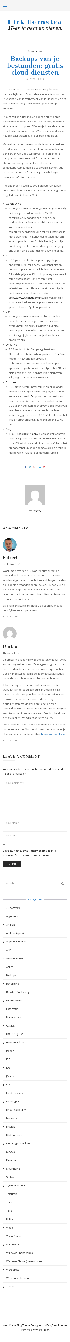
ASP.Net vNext (14, 958)
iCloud (9, 255)
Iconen (10, 1051)
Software (11, 1177)
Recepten (12, 1160)
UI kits (9, 1219)
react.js (10, 1152)
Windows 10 (13, 1244)
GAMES (10, 1025)
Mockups (11, 1118)
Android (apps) (15, 933)
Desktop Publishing (17, 992)
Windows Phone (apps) (19, 1253)
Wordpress (12, 1269)
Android (11, 924)
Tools (9, 1202)
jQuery (10, 1076)
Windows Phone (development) (24, 1261)
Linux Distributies (16, 1110)
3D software (13, 908)
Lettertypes (13, 1101)
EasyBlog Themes (56, 1325)
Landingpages (14, 1093)
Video (9, 1227)
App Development (16, 941)
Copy (9, 429)
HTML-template (15, 1042)
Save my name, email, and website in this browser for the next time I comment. (29, 853)
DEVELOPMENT (15, 1000)
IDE (8, 1059)
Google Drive (13, 203)
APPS (9, 950)
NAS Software (14, 1135)
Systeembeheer (15, 1185)
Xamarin (11, 1286)
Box (8, 311)
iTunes (40, 283)
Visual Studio (14, 1236)
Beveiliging (12, 983)
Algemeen (12, 916)
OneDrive (11, 344)
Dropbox (11, 382)
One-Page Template (18, 1143)
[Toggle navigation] (5, 5)
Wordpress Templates (19, 1278)
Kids (8, 1084)
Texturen (11, 1194)
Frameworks (13, 1017)
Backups (37, 51)
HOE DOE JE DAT (15, 1034)
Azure (9, 966)
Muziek (10, 1126)
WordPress (42, 1330)
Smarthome (13, 1168)
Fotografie (12, 1009)
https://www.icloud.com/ (26, 297)
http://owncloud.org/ (53, 734)
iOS (8, 1067)
